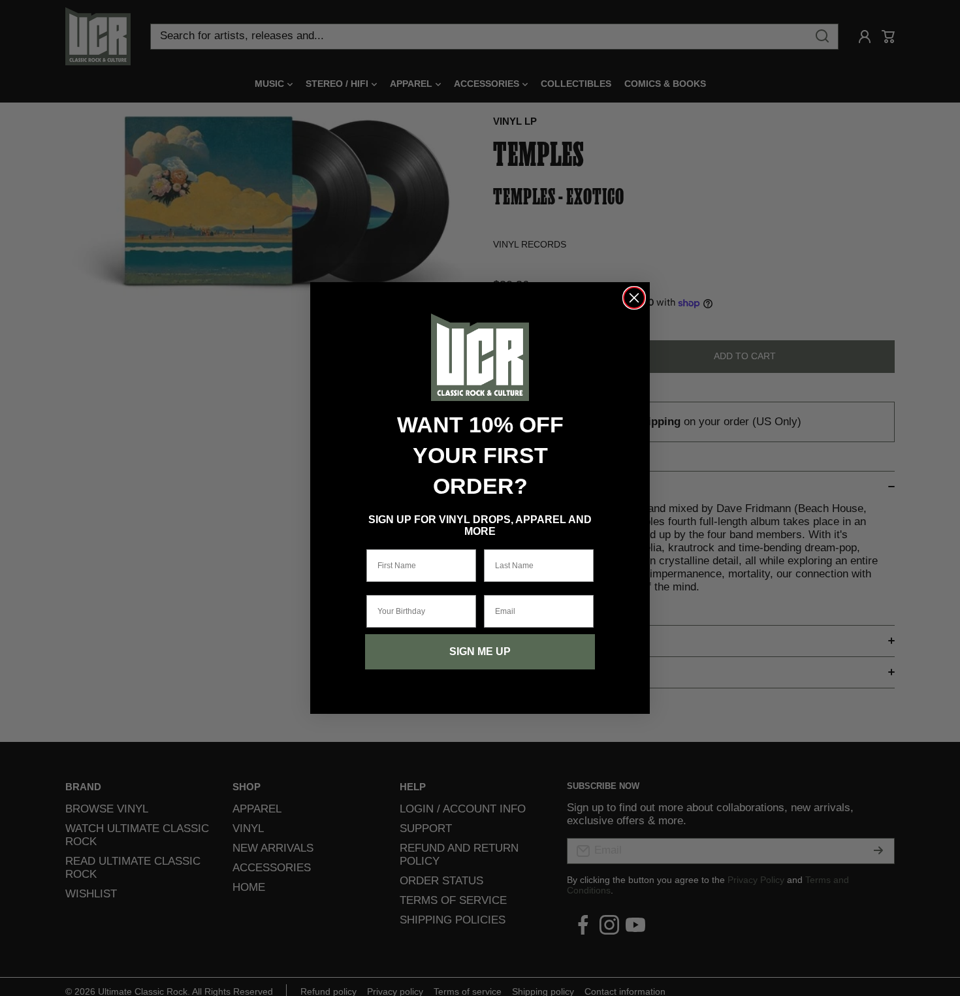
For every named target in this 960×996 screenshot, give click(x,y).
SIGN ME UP (480, 651)
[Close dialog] (634, 297)
